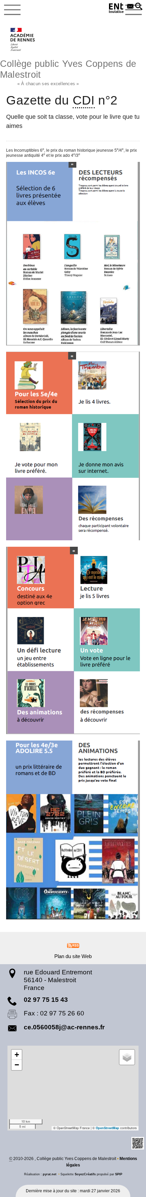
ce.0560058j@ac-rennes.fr (64, 1027)
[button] (138, 7)
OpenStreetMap (107, 1128)
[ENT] (116, 9)
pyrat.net (49, 1174)
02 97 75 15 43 (46, 999)
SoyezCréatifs (85, 1174)
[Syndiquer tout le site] (73, 945)
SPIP (118, 1174)
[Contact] (130, 7)
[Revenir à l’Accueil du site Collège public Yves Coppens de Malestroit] (23, 39)
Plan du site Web (73, 956)
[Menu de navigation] (12, 10)
